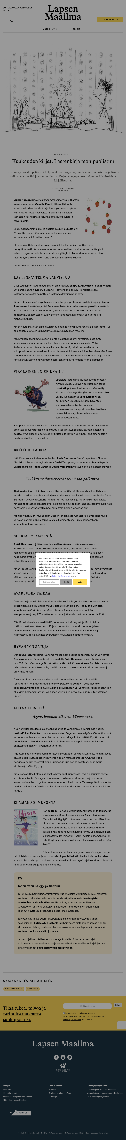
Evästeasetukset (49, 582)
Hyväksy (80, 582)
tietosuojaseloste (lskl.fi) (61, 576)
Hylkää (66, 582)
